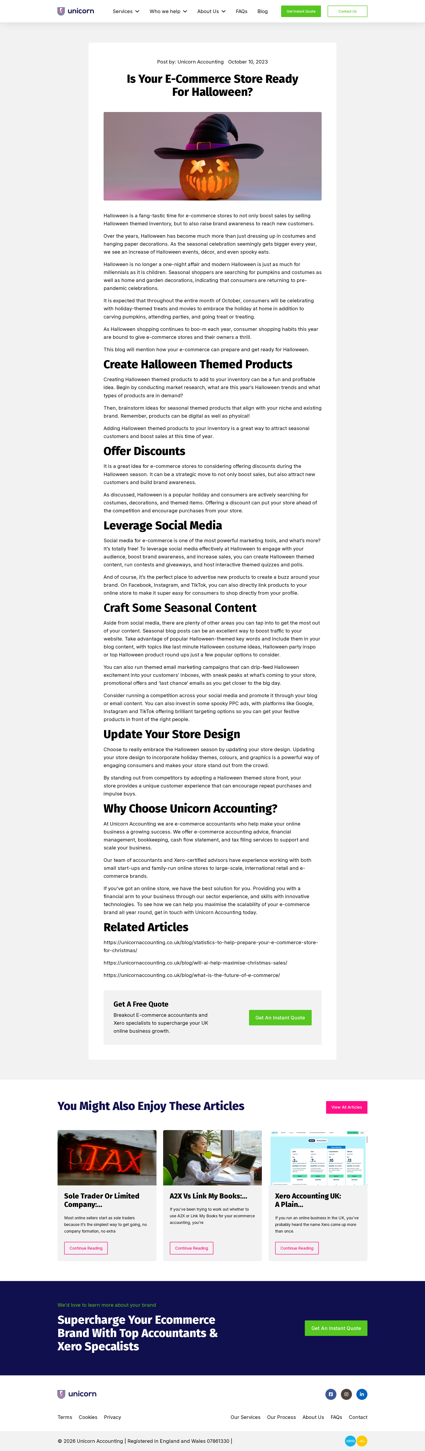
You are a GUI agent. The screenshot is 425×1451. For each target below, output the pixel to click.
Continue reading (86, 1248)
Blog (262, 11)
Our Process (281, 1417)
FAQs (241, 11)
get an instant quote (280, 1018)
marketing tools (258, 540)
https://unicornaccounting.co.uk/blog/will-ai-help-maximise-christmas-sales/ (195, 963)
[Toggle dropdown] (137, 11)
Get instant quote (301, 11)
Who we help (165, 11)
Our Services (246, 1417)
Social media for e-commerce (138, 540)
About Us (208, 11)
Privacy (112, 1417)
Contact (358, 1417)
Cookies (88, 1417)
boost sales (273, 215)
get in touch (169, 912)
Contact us (347, 11)
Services (123, 11)
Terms (65, 1417)
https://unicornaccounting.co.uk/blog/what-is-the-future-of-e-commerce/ (192, 975)
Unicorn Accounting (133, 824)
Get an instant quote (336, 1328)
